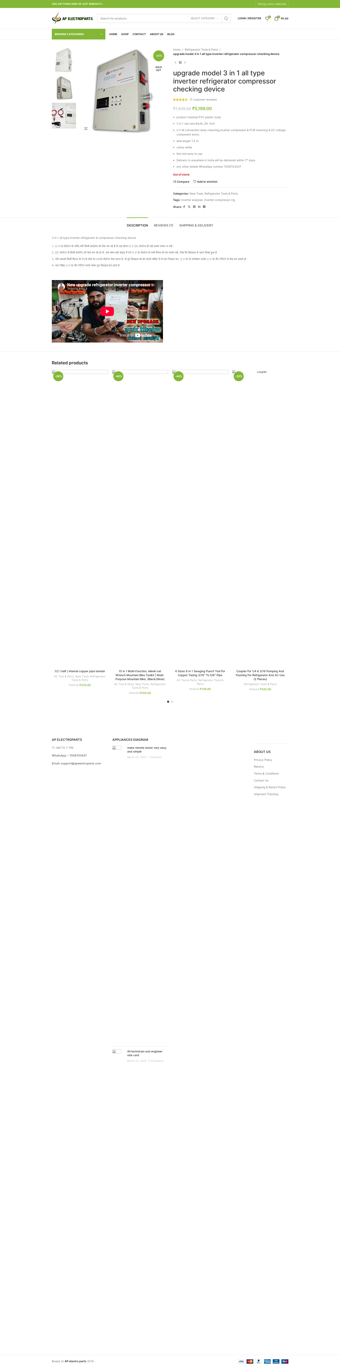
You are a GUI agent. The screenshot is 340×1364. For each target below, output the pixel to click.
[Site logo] (72, 18)
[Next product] (185, 62)
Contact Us (261, 780)
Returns (259, 766)
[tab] (137, 223)
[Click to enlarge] (86, 128)
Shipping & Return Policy (270, 787)
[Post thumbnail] (118, 894)
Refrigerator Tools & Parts (201, 49)
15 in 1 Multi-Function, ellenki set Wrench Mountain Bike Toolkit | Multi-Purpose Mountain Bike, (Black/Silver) (140, 675)
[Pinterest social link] (194, 206)
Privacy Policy (263, 759)
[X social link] (189, 206)
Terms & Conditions (266, 773)
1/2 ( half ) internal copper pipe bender (80, 671)
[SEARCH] (226, 18)
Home (177, 49)
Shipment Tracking (266, 794)
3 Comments (156, 1060)
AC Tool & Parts (64, 676)
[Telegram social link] (204, 206)
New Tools (196, 193)
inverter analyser (192, 200)
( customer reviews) (203, 99)
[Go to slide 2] (172, 702)
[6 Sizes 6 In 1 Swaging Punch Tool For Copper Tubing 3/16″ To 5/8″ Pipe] (200, 518)
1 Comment (155, 757)
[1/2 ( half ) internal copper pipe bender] (80, 518)
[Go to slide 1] (168, 702)
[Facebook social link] (184, 206)
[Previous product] (175, 62)
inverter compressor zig (219, 200)
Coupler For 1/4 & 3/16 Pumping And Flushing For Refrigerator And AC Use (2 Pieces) (260, 675)
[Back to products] (180, 62)
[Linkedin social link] (199, 206)
